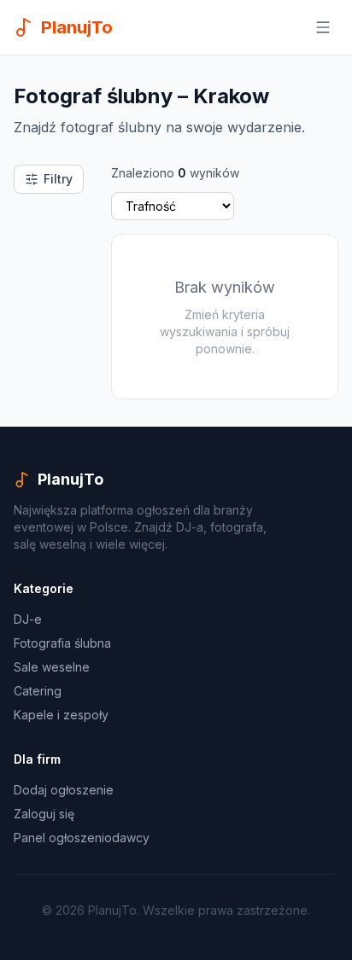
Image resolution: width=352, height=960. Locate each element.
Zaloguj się (44, 813)
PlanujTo (70, 479)
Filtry (58, 179)
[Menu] (323, 27)
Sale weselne (52, 667)
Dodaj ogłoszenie (64, 790)
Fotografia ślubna (62, 643)
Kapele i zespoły (61, 714)
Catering (38, 691)
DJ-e (28, 619)
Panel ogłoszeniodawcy (82, 837)
